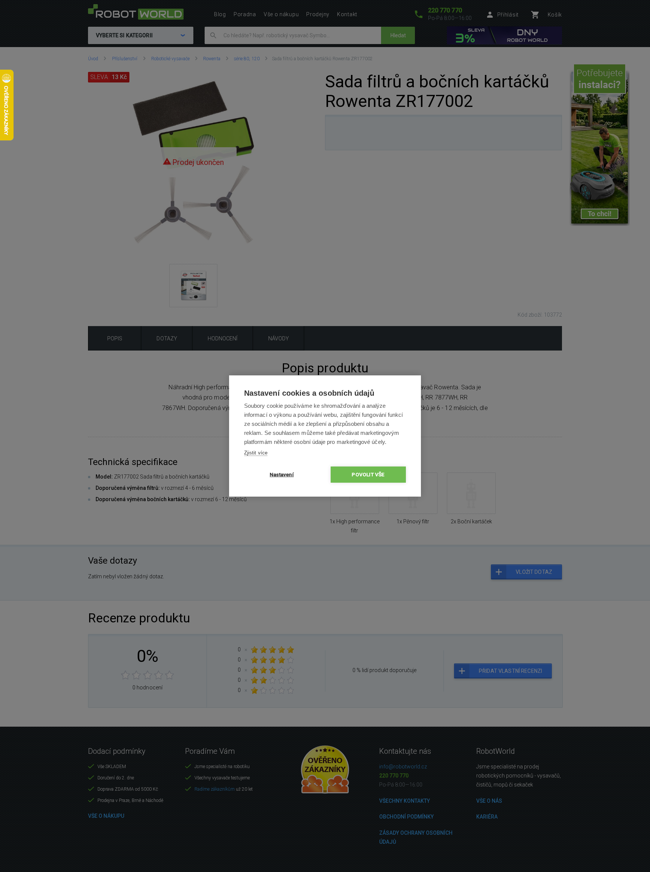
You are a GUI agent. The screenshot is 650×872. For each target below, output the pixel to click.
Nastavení (282, 474)
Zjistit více (255, 453)
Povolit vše (368, 474)
